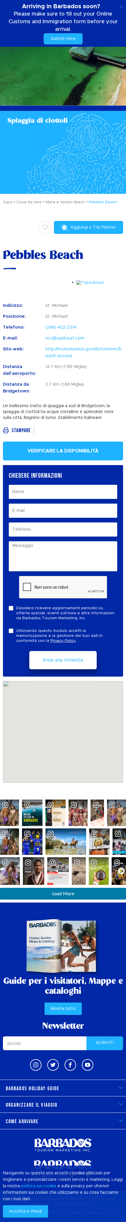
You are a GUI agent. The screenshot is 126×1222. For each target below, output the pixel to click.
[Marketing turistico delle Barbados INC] (63, 1144)
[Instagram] (36, 1065)
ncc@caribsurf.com (64, 338)
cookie (49, 1186)
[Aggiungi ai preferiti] (45, 227)
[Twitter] (53, 1065)
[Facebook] (70, 1065)
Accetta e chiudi (25, 1211)
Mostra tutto (63, 1009)
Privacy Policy (63, 641)
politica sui (31, 1186)
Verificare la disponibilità (63, 451)
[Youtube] (87, 1065)
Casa (7, 202)
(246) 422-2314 (60, 327)
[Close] (121, 5)
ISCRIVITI (105, 1043)
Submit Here (63, 39)
